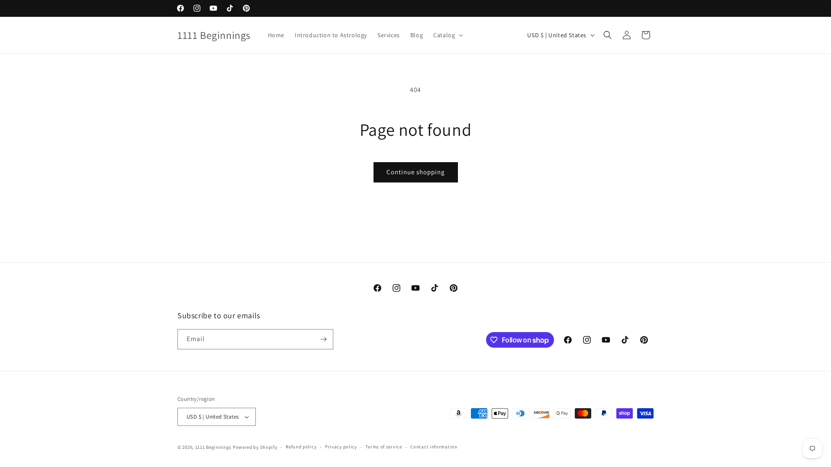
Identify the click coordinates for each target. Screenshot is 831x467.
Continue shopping (416, 172)
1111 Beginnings (214, 447)
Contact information (433, 447)
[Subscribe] (323, 339)
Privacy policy (341, 447)
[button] (447, 35)
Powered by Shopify (255, 447)
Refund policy (301, 447)
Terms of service (383, 447)
